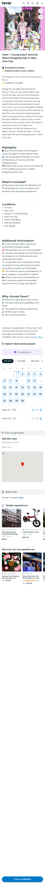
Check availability (22, 879)
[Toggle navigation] (42, 3)
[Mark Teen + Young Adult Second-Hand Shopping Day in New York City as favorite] (40, 17)
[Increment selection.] (41, 410)
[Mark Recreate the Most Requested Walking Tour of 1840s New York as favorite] (18, 511)
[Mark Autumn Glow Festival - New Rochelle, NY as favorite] (18, 555)
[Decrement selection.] (33, 410)
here (21, 497)
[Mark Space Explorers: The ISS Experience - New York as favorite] (38, 555)
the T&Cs (38, 337)
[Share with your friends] (40, 11)
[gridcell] (16, 374)
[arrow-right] (42, 361)
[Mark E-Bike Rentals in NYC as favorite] (38, 511)
